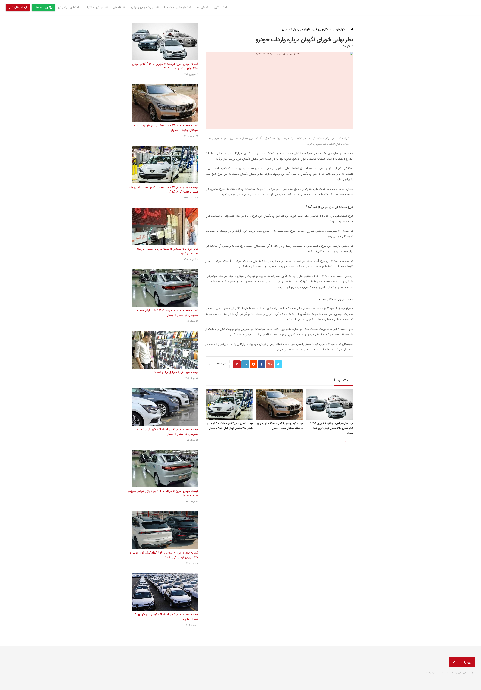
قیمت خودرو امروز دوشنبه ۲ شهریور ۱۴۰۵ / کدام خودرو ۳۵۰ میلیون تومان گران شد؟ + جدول (331, 428)
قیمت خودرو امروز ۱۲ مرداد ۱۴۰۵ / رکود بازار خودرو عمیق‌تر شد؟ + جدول (163, 493)
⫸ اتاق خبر (119, 7)
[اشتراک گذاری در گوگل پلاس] (270, 364)
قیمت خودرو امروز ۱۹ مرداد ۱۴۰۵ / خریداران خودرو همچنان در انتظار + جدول (167, 432)
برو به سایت (462, 662)
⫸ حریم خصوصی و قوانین (144, 7)
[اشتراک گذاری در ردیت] (253, 364)
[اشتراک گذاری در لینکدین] (245, 364)
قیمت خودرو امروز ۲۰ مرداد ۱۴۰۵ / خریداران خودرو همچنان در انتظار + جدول (167, 313)
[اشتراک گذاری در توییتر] (278, 364)
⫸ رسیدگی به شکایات (96, 7)
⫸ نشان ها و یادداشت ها (177, 7)
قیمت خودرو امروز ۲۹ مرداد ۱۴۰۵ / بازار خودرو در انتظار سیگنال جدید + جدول (280, 426)
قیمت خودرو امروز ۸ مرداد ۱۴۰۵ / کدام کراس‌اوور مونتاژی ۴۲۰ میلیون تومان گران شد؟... (163, 555)
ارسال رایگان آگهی (17, 7)
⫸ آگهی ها (202, 7)
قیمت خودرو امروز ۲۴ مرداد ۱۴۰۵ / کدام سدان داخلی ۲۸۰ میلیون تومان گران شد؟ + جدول (230, 426)
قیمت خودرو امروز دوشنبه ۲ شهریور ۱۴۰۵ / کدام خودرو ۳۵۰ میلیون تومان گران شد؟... (165, 66)
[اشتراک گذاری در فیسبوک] (261, 364)
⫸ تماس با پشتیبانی (68, 7)
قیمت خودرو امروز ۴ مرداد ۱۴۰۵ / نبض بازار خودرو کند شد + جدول (165, 617)
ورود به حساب (41, 7)
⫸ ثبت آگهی (220, 7)
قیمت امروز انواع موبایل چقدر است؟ (176, 372)
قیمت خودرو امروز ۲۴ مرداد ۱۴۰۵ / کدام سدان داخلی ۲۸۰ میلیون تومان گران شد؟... (163, 189)
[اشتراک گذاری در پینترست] (237, 364)
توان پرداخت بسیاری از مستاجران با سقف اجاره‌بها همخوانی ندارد (167, 251)
